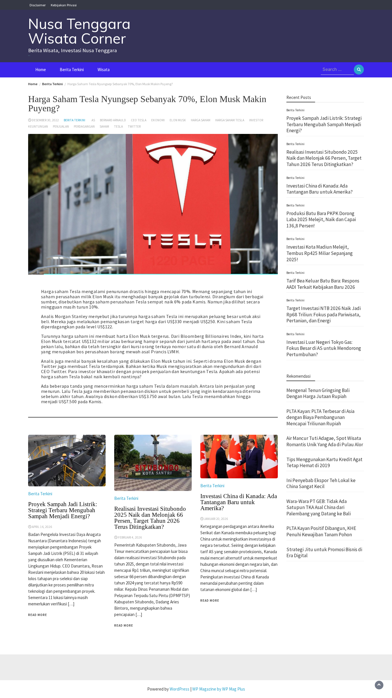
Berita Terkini (72, 69)
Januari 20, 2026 (216, 519)
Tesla (118, 126)
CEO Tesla (138, 120)
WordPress (179, 689)
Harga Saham (200, 120)
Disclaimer (38, 5)
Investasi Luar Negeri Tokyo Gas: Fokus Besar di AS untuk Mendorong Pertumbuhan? (323, 348)
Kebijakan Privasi (64, 5)
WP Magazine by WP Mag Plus (218, 689)
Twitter (134, 126)
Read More (37, 615)
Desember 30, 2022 (45, 120)
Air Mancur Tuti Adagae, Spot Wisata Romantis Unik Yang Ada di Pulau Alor (324, 441)
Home (40, 69)
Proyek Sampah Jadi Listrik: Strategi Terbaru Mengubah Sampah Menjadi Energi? (62, 510)
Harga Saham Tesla (229, 120)
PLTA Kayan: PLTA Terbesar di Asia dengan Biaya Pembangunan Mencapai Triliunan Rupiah (320, 417)
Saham (104, 126)
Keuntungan (38, 126)
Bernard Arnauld (113, 120)
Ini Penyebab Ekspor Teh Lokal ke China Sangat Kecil (321, 483)
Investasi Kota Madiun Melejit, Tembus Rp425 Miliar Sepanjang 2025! (319, 253)
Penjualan (61, 126)
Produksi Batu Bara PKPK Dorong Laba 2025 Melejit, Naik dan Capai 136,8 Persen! (321, 219)
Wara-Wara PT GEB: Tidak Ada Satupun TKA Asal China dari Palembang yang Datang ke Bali (318, 507)
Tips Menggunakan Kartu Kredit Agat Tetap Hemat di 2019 (324, 462)
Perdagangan (84, 126)
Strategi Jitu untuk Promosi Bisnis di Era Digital (324, 552)
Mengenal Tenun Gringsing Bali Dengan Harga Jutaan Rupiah (318, 393)
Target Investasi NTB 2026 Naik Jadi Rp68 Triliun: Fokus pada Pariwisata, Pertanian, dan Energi (323, 314)
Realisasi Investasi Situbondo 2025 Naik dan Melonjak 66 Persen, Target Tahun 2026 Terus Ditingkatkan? (150, 517)
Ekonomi (158, 120)
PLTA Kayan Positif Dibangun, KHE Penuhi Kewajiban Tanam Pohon (321, 531)
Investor (256, 120)
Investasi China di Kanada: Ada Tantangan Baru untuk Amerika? (238, 502)
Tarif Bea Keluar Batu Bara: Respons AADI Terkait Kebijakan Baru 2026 (322, 284)
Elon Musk (178, 120)
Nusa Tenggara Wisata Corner (79, 31)
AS (93, 120)
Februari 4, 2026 (130, 537)
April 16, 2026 (42, 527)
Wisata (104, 69)
